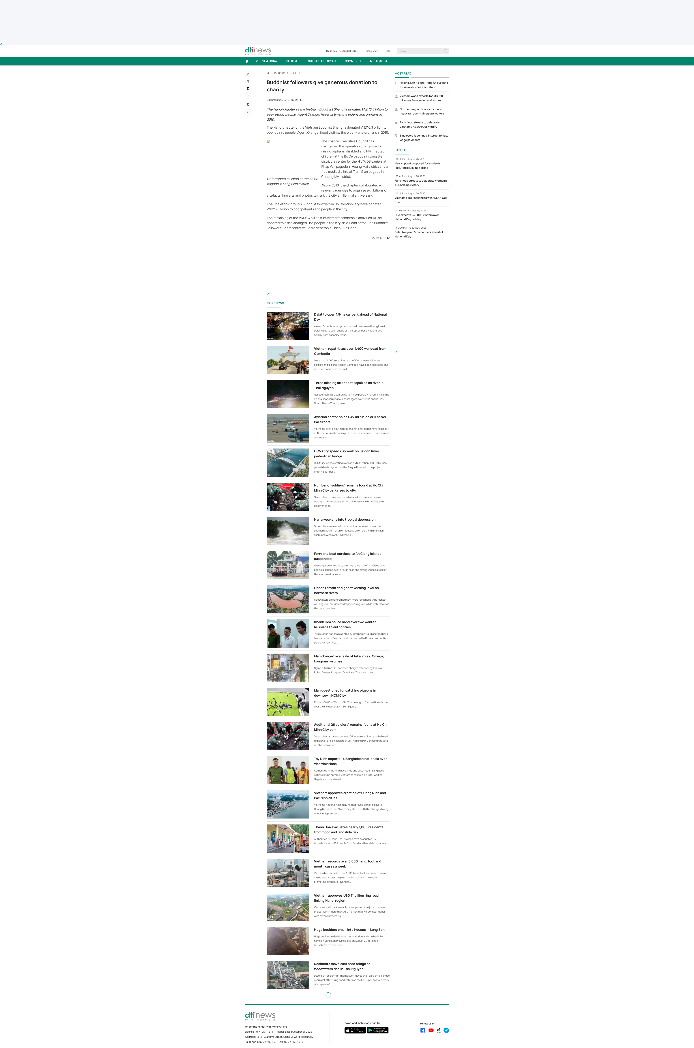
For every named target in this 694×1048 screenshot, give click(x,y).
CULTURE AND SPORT (322, 61)
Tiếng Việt (371, 50)
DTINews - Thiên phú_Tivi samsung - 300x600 (421, 249)
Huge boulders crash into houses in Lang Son (349, 929)
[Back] (248, 112)
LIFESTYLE (292, 61)
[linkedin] (248, 89)
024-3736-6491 (268, 1041)
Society (295, 73)
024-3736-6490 (293, 1041)
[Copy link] (248, 96)
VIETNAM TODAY (266, 61)
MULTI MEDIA (378, 61)
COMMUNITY (353, 61)
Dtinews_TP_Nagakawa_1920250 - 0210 (347, 2)
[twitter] (248, 81)
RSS (387, 50)
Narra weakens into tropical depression (345, 519)
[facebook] (248, 74)
